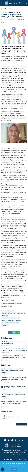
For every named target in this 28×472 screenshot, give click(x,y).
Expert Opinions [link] (10, 310)
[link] (11, 3)
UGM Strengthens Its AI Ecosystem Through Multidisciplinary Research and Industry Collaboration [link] (13, 379)
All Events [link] (20, 424)
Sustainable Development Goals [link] (10, 322)
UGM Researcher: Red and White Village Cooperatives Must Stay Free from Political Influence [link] (13, 357)
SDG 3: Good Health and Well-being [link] (10, 318)
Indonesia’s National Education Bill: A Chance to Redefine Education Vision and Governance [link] (14, 349)
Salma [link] (6, 22)
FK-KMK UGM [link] (5, 315)
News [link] (2, 8)
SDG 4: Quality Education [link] (8, 320)
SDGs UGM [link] (18, 320)
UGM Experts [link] (5, 325)
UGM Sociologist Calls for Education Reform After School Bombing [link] (13, 342)
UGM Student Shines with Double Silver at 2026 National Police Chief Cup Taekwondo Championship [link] (13, 394)
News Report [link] (8, 8)
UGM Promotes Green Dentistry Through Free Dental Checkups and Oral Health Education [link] (12, 370)
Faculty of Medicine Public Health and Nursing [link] (13, 313)
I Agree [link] (13, 469)
